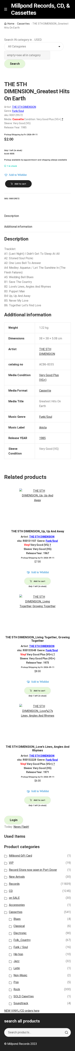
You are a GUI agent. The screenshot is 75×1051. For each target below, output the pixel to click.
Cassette (45, 390)
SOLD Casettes (23, 996)
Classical (19, 926)
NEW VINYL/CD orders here (22, 1010)
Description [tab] (11, 216)
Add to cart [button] (39, 581)
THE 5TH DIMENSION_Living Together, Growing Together (37, 639)
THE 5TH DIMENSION (24, 106)
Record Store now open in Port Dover (33, 870)
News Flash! (21, 826)
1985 (42, 438)
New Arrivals (17, 876)
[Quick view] (67, 494)
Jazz (16, 961)
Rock (16, 989)
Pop (16, 982)
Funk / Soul (20, 947)
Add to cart (20, 184)
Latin (16, 968)
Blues (17, 919)
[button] (15, 174)
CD (11, 891)
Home (10, 23)
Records (14, 884)
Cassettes (23, 23)
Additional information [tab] (18, 226)
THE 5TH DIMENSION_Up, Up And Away (37, 531)
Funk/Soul (18, 110)
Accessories (17, 905)
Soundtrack (20, 1003)
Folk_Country (22, 940)
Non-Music (20, 975)
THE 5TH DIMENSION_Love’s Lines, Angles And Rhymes (37, 748)
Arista (43, 427)
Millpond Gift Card (20, 855)
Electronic (20, 933)
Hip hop (18, 954)
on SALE (14, 898)
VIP (11, 862)
